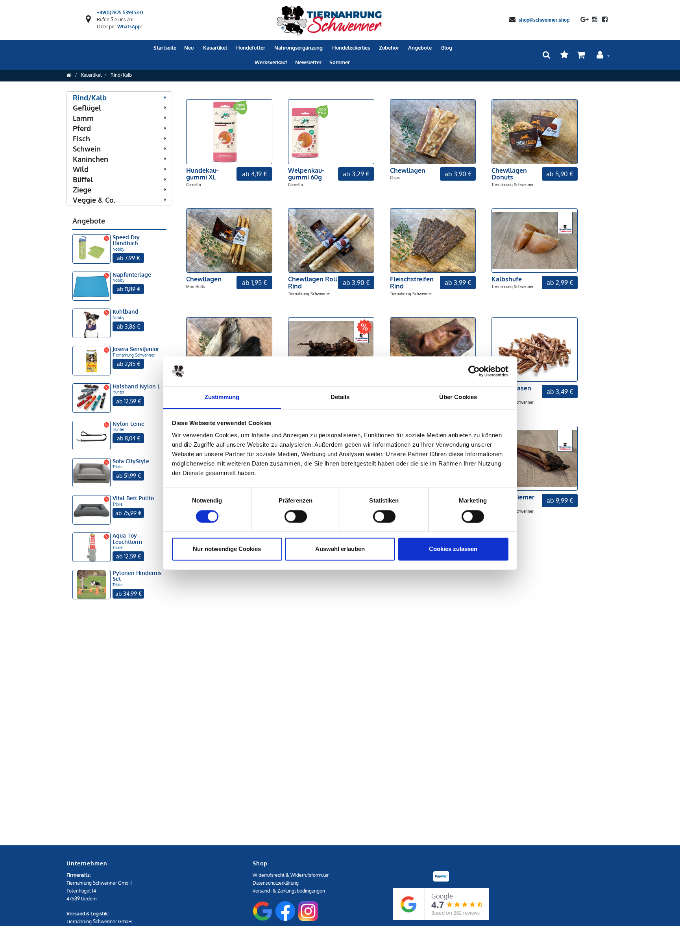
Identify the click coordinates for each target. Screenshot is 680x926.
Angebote (420, 47)
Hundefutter (250, 47)
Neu (189, 47)
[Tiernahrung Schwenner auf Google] (584, 19)
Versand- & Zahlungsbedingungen (289, 891)
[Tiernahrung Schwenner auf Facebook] (603, 19)
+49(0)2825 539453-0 (120, 12)
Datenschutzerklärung (276, 883)
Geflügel (87, 108)
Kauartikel (215, 47)
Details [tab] (340, 397)
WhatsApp (128, 27)
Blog (446, 47)
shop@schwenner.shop (544, 19)
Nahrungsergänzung (298, 47)
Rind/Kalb (121, 75)
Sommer (339, 62)
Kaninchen (90, 159)
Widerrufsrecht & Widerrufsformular (291, 875)
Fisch (81, 138)
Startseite (164, 47)
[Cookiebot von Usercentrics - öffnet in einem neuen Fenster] (474, 371)
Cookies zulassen (453, 549)
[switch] (296, 516)
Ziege (82, 189)
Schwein (87, 148)
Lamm (83, 118)
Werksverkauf (271, 62)
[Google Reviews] (441, 904)
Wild (81, 169)
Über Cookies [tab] (458, 397)
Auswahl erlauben (340, 549)
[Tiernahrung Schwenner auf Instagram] (594, 19)
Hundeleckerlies (351, 47)
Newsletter (308, 62)
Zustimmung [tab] (222, 397)
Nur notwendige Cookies (227, 549)
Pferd (82, 128)
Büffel (83, 179)
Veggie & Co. (94, 200)
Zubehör (389, 47)
